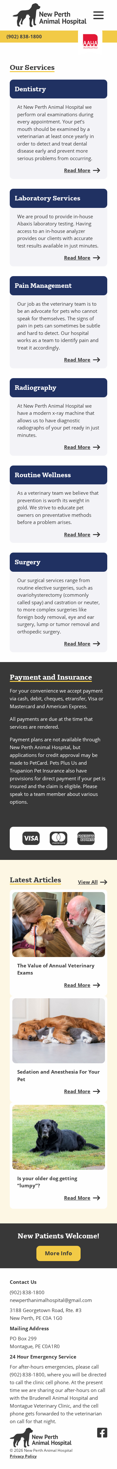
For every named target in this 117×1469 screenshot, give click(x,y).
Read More (77, 170)
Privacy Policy (23, 1456)
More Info (58, 1253)
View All (88, 882)
